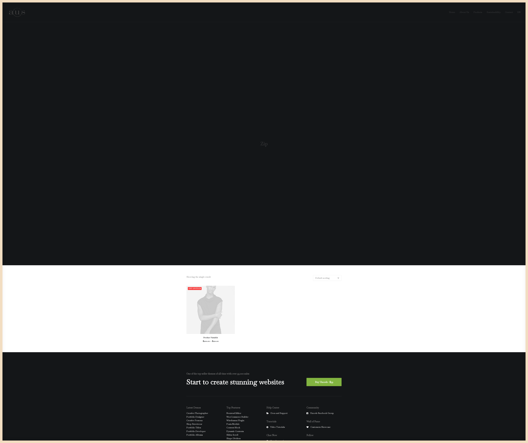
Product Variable (210, 337)
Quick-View (231, 289)
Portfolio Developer (196, 431)
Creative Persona (194, 420)
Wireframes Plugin (235, 420)
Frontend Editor (233, 413)
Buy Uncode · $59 (324, 382)
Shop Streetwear (194, 424)
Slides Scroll (232, 435)
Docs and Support (279, 413)
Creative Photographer (197, 413)
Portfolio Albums (194, 435)
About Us (464, 12)
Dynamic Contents (235, 431)
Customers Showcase (320, 427)
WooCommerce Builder (237, 417)
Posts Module (233, 424)
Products (477, 12)
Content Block (233, 427)
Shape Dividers (233, 438)
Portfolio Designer (195, 417)
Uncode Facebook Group (322, 413)
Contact (509, 12)
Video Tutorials (277, 427)
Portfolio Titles (193, 427)
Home (452, 12)
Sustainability (494, 12)
